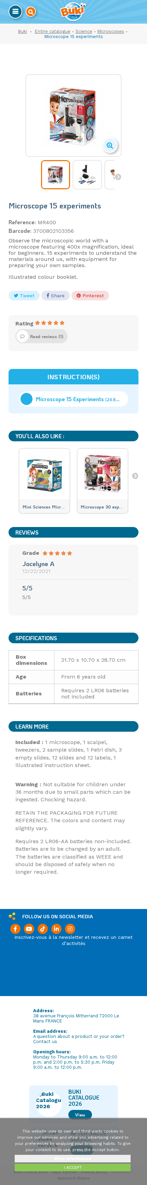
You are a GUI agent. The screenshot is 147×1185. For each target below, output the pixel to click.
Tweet (26, 295)
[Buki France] (72, 12)
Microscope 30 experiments (109, 507)
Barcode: (20, 231)
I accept (73, 1167)
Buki (22, 31)
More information (72, 1158)
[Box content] (87, 174)
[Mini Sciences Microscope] (44, 473)
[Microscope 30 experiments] (102, 473)
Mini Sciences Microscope (49, 507)
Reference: (22, 222)
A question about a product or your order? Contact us (78, 1039)
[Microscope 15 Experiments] (55, 174)
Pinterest (92, 295)
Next (118, 176)
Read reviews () (46, 336)
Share (57, 295)
